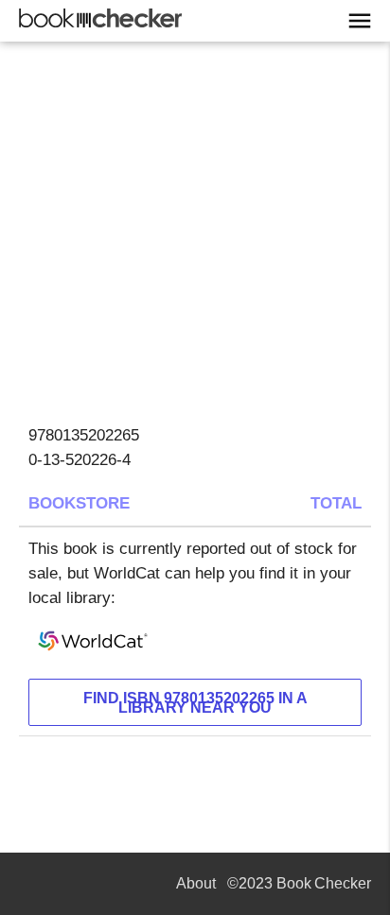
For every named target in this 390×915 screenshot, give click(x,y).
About (196, 883)
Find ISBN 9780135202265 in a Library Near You (195, 703)
